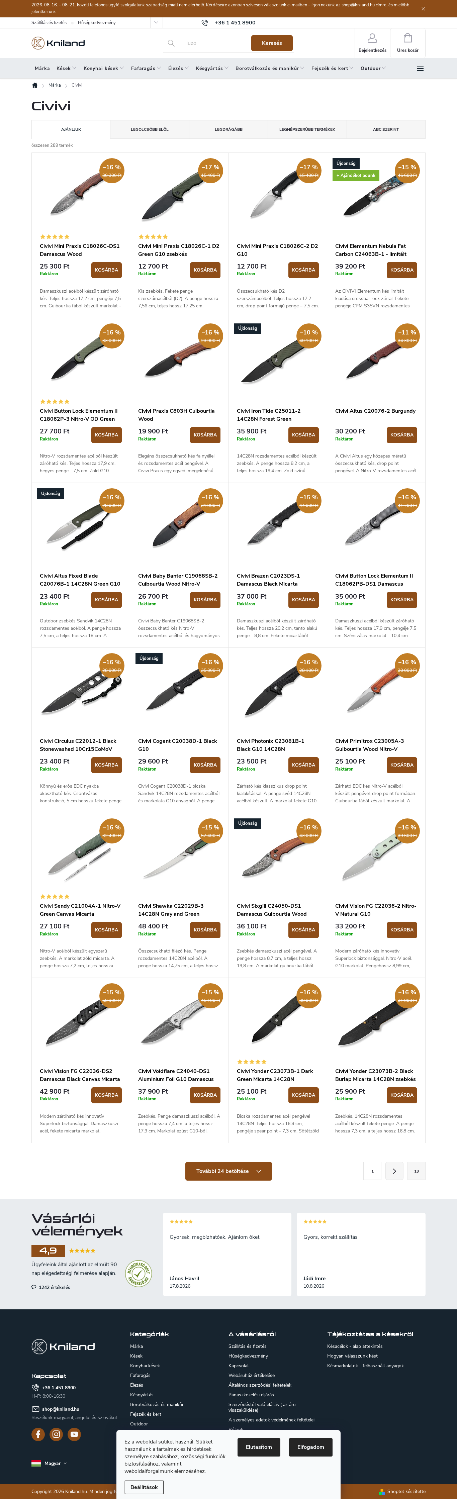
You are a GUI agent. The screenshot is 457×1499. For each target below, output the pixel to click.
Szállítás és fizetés (49, 23)
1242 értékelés (53, 1287)
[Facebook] (38, 1434)
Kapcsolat (239, 1366)
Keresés (272, 43)
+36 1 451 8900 (59, 1388)
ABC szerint (386, 129)
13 (416, 1171)
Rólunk (236, 1429)
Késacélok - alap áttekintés (355, 1346)
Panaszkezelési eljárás (251, 1395)
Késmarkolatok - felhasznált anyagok (365, 1366)
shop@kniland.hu (60, 1409)
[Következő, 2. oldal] (394, 1171)
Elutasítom (259, 1447)
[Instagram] (56, 1434)
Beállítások (144, 1487)
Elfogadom (310, 1447)
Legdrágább (229, 129)
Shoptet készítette (406, 1491)
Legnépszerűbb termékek (307, 129)
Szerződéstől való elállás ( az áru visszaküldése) (262, 1407)
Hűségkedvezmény (97, 23)
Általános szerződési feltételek (260, 1385)
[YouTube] (74, 1434)
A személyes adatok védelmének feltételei (271, 1420)
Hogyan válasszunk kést (352, 1356)
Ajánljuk (71, 129)
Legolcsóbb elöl (150, 129)
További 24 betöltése (223, 1171)
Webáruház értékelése (252, 1375)
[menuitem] (42, 68)
